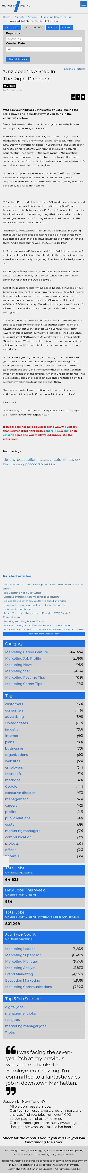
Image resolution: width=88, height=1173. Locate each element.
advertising (14, 717)
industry (12, 729)
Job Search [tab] (12, 27)
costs (9, 824)
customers (14, 704)
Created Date (15, 43)
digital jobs (14, 1007)
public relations (17, 818)
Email (6, 447)
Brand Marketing (19, 974)
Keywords (13, 33)
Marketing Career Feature (56, 16)
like (57, 430)
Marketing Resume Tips (25, 677)
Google (11, 786)
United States (16, 723)
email (7, 435)
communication (18, 837)
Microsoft (13, 774)
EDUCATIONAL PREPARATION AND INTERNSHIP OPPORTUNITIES (44, 629)
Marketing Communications (28, 987)
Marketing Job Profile (23, 658)
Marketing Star (17, 671)
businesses (14, 748)
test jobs (12, 1020)
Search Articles (18, 59)
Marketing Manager (21, 961)
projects (12, 843)
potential (12, 856)
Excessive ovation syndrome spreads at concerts (31, 596)
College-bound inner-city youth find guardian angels (35, 600)
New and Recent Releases (18, 609)
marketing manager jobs (25, 1026)
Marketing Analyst (20, 968)
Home (6, 16)
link (66, 430)
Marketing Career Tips (23, 684)
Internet (11, 736)
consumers (14, 710)
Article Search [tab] (33, 27)
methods (12, 780)
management (16, 799)
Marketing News (19, 665)
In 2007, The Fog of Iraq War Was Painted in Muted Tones (37, 625)
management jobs (20, 1013)
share (50, 430)
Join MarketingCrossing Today (44, 633)
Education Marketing (22, 980)
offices (10, 850)
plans (9, 742)
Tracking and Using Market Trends (24, 621)
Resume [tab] (66, 27)
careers (11, 805)
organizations (16, 755)
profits (10, 812)
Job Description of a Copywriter (22, 592)
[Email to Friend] (83, 97)
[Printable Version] (73, 97)
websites (12, 761)
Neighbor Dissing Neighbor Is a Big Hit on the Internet (35, 604)
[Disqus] (44, 522)
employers (14, 767)
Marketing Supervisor (23, 955)
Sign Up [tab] (52, 27)
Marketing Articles (25, 16)
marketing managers (22, 831)
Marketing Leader (20, 949)
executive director (20, 793)
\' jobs (10, 1032)
